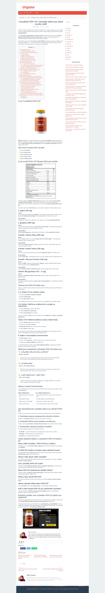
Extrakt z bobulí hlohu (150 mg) (27, 58)
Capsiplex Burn (70, 39)
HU (50, 589)
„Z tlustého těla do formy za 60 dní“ (28, 70)
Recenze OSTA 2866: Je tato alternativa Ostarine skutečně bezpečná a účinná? (75, 118)
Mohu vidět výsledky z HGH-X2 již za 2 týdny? (30, 83)
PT (58, 589)
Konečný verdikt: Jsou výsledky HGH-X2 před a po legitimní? (31, 95)
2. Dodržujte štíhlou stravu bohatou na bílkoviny (30, 79)
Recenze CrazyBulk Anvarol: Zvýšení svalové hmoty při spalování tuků (75, 83)
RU (64, 589)
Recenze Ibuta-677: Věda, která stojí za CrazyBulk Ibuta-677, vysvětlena (73, 126)
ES (71, 589)
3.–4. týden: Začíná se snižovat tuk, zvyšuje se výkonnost (32, 65)
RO (62, 589)
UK (77, 589)
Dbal (68, 55)
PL (60, 589)
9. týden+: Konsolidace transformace (28, 68)
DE (44, 589)
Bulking (68, 37)
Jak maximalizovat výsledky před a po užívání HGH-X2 (30, 76)
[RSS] (86, 1)
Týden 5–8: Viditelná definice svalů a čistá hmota (30, 66)
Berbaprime (69, 35)
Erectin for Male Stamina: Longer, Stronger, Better (76, 112)
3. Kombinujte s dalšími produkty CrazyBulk (29, 80)
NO (56, 589)
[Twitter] (21, 542)
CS (32, 589)
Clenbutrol (69, 44)
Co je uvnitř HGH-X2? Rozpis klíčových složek (28, 52)
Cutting (68, 50)
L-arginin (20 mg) (24, 54)
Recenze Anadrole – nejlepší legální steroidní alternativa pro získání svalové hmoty (75, 79)
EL (46, 589)
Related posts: (23, 97)
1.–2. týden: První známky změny (27, 63)
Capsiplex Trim (70, 41)
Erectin (68, 59)
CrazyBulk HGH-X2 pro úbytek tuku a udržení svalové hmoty (56, 556)
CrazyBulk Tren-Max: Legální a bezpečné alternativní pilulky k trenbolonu (74, 70)
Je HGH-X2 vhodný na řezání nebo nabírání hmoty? (31, 85)
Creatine (68, 48)
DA (34, 589)
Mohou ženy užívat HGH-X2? (26, 90)
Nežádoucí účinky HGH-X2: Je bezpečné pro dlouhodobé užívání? (24, 557)
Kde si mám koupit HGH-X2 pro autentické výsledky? (31, 93)
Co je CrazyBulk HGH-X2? (24, 49)
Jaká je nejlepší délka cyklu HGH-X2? (28, 92)
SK (66, 589)
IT (52, 589)
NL (36, 589)
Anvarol (68, 32)
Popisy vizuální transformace (25, 75)
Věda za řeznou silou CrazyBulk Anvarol (74, 65)
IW (48, 589)
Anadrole (68, 30)
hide (33, 47)
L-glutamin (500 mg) (25, 55)
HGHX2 (24, 563)
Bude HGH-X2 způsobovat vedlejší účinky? (29, 89)
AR (27, 589)
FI (40, 589)
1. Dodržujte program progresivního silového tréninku (31, 78)
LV (54, 589)
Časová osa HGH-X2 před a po (25, 62)
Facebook (23, 548)
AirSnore (68, 28)
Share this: (23, 96)
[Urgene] (28, 7)
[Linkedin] (19, 542)
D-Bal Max (69, 52)
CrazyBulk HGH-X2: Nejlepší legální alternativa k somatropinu (40, 556)
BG (30, 589)
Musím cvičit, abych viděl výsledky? (27, 86)
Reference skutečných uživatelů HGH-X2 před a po (29, 69)
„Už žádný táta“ (24, 72)
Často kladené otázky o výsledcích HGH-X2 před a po (30, 82)
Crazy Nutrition (70, 46)
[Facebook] (23, 542)
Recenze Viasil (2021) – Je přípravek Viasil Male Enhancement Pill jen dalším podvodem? (75, 87)
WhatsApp (34, 548)
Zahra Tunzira (31, 575)
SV (73, 589)
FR (42, 589)
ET (38, 589)
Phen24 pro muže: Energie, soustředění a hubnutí (76, 76)
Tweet (28, 548)
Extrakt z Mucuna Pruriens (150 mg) (28, 59)
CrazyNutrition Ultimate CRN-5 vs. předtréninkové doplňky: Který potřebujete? (75, 98)
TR (75, 589)
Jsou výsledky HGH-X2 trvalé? (27, 87)
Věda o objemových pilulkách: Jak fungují (74, 67)
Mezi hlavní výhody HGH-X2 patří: (27, 51)
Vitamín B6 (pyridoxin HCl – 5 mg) (27, 61)
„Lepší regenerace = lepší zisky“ (27, 73)
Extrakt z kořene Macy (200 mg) (27, 56)
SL (68, 589)
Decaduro (69, 57)
